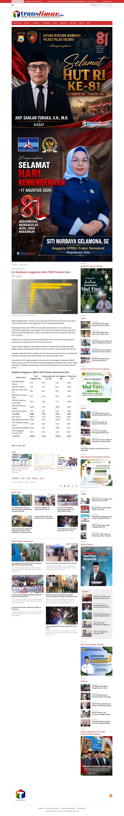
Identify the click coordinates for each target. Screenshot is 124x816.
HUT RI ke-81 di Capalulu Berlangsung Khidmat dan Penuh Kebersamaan (65, 509)
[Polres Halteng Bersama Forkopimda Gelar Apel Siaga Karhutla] (85, 696)
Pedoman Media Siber (68, 808)
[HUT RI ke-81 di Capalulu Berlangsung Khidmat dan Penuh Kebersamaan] (67, 500)
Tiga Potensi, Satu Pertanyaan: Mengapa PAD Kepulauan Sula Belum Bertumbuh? (102, 624)
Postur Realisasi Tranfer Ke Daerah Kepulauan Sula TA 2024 (44, 468)
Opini (88, 23)
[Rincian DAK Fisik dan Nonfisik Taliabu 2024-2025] (85, 509)
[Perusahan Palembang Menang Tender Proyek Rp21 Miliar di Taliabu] (85, 518)
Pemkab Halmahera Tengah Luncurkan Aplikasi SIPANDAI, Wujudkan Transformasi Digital (102, 722)
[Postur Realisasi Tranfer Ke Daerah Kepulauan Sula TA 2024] (44, 460)
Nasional (36, 23)
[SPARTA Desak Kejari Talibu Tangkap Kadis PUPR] (84, 526)
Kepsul (23, 269)
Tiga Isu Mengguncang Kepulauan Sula (100, 632)
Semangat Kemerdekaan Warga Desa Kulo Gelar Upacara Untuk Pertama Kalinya (100, 687)
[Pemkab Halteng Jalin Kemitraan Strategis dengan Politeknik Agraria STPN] (85, 714)
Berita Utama (17, 23)
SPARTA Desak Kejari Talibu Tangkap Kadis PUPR (101, 526)
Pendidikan (46, 23)
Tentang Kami (81, 808)
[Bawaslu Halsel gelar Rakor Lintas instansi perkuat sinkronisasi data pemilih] (85, 360)
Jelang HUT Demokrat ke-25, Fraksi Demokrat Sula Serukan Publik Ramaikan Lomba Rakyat (82, 1)
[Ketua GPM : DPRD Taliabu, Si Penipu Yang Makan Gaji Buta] (84, 535)
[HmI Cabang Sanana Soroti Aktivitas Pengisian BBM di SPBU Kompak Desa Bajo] (22, 500)
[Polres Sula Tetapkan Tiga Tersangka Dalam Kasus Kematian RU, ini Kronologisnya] (87, 598)
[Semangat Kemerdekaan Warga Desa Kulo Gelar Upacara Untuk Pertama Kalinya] (85, 687)
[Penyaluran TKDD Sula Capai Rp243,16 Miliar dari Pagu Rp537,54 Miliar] (22, 460)
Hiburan (81, 23)
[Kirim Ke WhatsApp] (76, 486)
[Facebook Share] (60, 486)
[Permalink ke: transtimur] (13, 276)
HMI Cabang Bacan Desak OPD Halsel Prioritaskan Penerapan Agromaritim (102, 342)
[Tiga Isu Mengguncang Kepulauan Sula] (87, 633)
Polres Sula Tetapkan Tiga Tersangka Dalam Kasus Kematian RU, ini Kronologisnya (101, 597)
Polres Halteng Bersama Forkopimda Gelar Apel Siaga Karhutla (101, 696)
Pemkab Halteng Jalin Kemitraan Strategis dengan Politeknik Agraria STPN (101, 713)
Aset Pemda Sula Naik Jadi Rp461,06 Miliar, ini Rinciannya (43, 517)
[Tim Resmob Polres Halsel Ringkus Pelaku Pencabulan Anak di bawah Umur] (85, 325)
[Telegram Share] (72, 486)
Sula (41, 478)
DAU (23, 478)
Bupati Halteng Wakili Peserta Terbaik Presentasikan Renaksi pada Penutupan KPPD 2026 (102, 704)
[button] (110, 5)
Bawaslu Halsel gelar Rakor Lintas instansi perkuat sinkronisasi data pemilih (101, 359)
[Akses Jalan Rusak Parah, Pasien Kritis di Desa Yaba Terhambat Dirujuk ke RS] (85, 333)
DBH (28, 478)
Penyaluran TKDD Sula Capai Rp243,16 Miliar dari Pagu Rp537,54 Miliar (21, 468)
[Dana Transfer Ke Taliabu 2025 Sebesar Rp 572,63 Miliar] (67, 460)
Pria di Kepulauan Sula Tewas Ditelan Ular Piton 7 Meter (66, 529)
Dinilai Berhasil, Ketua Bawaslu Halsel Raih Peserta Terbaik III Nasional (101, 350)
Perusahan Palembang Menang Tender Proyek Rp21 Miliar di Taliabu (102, 517)
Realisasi (35, 478)
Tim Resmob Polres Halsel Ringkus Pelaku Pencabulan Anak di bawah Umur (100, 324)
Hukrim (55, 23)
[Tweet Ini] (64, 486)
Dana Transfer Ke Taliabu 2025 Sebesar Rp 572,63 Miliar (66, 468)
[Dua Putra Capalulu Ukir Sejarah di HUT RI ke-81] (44, 500)
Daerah (26, 23)
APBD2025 (16, 478)
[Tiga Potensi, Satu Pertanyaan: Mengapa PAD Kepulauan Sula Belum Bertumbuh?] (87, 624)
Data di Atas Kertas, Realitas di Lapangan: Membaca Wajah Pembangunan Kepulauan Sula (22, 530)
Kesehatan (63, 23)
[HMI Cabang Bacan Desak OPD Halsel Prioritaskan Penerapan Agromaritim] (85, 342)
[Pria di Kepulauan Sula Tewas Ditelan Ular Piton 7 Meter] (67, 521)
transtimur (18, 275)
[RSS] (110, 796)
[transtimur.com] (62, 14)
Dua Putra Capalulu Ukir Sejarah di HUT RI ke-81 (42, 508)
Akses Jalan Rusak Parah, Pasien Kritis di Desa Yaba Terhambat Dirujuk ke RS (100, 333)
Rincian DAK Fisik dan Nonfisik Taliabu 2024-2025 (101, 508)
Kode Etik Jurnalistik (52, 808)
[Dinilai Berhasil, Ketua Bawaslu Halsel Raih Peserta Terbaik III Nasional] (85, 351)
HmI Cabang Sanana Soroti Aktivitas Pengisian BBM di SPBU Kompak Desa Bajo (22, 509)
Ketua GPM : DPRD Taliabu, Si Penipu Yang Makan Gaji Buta (101, 535)
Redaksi (40, 808)
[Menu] (13, 5)
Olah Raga (73, 23)
